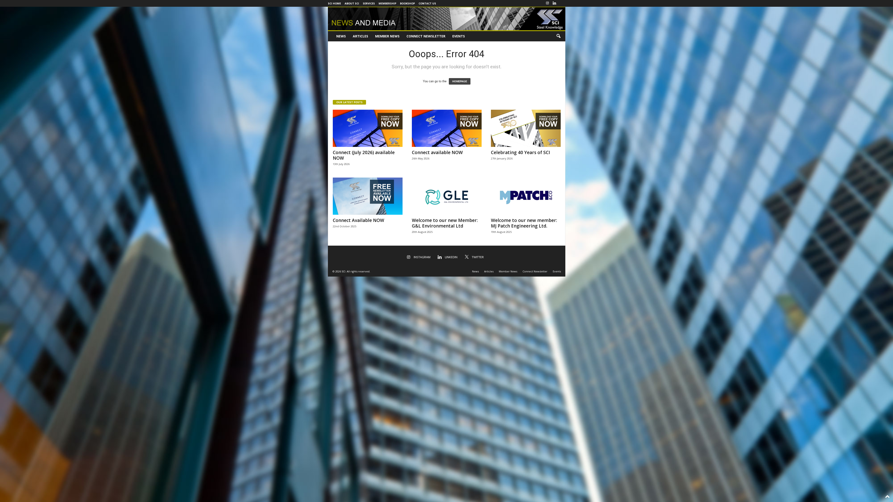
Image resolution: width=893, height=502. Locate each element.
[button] (558, 36)
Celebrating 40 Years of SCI (520, 152)
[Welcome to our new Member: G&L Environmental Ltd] (447, 196)
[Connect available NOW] (447, 128)
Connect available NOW (437, 152)
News (341, 36)
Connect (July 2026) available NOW (364, 155)
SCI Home (334, 3)
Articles (360, 36)
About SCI (352, 3)
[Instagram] (547, 3)
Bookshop (407, 3)
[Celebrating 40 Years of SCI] (526, 128)
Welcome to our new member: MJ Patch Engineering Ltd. (524, 223)
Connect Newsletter (426, 36)
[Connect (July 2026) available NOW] (368, 128)
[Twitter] (562, 3)
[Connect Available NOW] (368, 196)
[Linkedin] (554, 3)
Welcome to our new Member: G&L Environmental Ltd (445, 223)
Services (369, 3)
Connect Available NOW (358, 220)
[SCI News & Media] (446, 18)
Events (458, 36)
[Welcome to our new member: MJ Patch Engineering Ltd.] (526, 196)
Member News (387, 36)
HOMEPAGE (459, 81)
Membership (387, 3)
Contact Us (427, 3)
